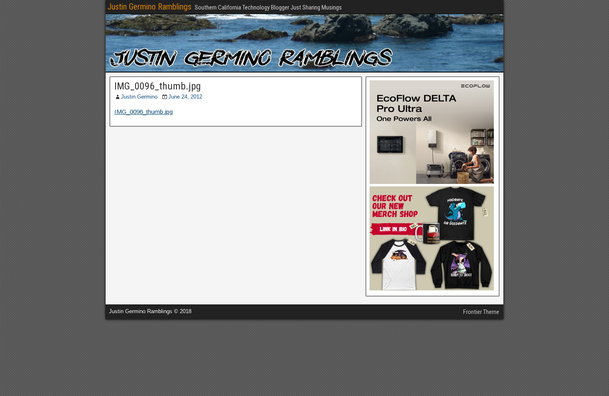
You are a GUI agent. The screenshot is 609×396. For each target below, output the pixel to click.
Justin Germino (139, 97)
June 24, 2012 (185, 97)
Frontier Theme (481, 312)
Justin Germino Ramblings (149, 7)
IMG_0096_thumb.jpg (157, 86)
